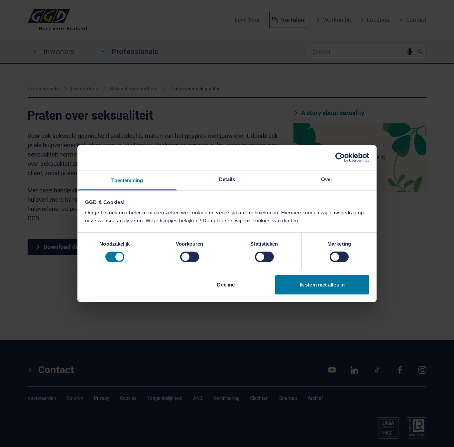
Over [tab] (326, 179)
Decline (226, 284)
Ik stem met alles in (322, 284)
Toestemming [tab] (127, 180)
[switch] (189, 257)
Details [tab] (227, 179)
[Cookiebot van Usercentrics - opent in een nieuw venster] (340, 158)
